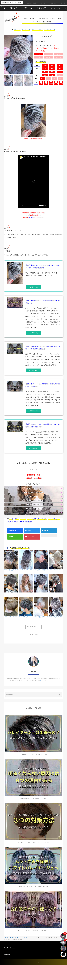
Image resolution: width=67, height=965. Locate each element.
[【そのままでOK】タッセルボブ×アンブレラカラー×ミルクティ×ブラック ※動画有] (56, 583)
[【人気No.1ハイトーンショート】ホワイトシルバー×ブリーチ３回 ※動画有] (41, 606)
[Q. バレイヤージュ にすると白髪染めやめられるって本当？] (33, 909)
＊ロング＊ (30, 569)
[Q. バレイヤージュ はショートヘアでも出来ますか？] (33, 733)
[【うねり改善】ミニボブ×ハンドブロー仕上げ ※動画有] (11, 583)
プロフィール (43, 680)
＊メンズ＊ (43, 570)
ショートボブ (31, 519)
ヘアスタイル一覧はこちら (33, 634)
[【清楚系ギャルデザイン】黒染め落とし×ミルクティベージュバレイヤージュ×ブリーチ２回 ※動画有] (26, 583)
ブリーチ (10, 521)
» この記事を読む (33, 287)
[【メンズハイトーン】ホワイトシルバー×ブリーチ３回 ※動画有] (41, 559)
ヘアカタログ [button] (56, 8)
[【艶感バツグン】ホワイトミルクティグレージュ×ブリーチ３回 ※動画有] (56, 559)
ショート (23, 519)
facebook (13, 530)
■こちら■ (31, 217)
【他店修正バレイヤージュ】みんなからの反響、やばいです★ (33, 886)
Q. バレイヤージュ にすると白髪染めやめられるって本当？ (33, 930)
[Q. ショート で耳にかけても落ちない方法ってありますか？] (33, 821)
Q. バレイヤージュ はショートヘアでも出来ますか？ (33, 754)
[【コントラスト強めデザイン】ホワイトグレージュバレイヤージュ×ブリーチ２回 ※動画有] (26, 559)
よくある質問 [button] (42, 8)
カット (11, 519)
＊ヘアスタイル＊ (49, 30)
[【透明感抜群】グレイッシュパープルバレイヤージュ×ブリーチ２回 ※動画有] (41, 583)
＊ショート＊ (26, 30)
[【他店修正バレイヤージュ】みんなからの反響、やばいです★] (33, 865)
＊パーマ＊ (24, 616)
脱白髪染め (28, 521)
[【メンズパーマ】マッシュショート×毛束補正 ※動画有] (26, 606)
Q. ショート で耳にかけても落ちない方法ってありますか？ (33, 842)
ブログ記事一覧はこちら (33, 626)
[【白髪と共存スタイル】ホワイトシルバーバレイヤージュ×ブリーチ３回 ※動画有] (11, 559)
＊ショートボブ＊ (37, 30)
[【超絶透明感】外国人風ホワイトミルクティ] (11, 606)
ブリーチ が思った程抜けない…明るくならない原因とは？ (33, 798)
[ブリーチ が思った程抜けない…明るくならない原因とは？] (33, 777)
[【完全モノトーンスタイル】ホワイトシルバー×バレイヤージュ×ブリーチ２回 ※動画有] (56, 606)
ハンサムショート (54, 519)
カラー (17, 519)
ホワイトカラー (19, 521)
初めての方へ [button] (15, 8)
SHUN (28, 962)
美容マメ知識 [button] (28, 8)
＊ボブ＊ (56, 617)
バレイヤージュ (42, 519)
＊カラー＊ (17, 30)
